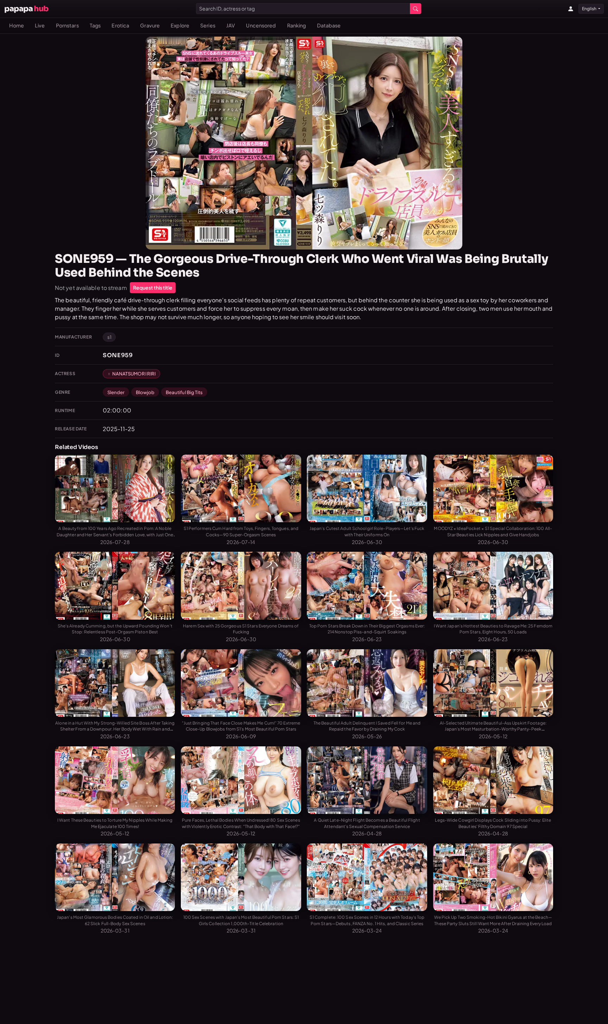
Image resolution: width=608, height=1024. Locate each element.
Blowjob (145, 392)
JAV (230, 25)
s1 (109, 337)
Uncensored (261, 25)
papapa (26, 8)
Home (16, 25)
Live (40, 25)
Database (329, 25)
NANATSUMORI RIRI (134, 374)
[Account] (571, 9)
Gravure (150, 25)
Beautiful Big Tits (184, 392)
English (589, 8)
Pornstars (67, 25)
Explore (180, 25)
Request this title (152, 287)
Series (207, 25)
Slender (116, 392)
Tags (95, 25)
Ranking (296, 25)
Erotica (120, 25)
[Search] (415, 8)
